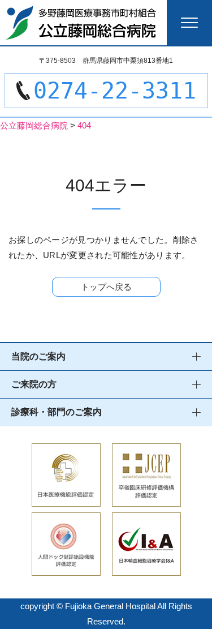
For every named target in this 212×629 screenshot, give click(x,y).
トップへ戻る (106, 287)
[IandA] (146, 568)
